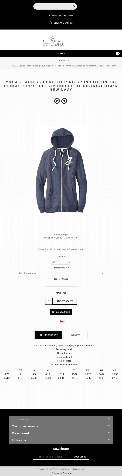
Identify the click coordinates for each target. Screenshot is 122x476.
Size (60, 256)
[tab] (48, 335)
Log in (69, 16)
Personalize (60, 267)
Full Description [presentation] (48, 335)
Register (56, 16)
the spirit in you (52, 237)
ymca (70, 237)
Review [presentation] (75, 335)
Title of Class (61, 279)
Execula (67, 473)
